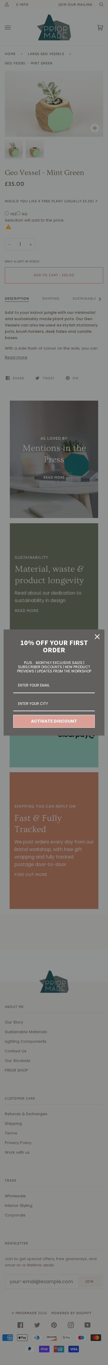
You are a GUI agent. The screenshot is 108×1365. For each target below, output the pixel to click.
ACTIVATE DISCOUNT (54, 721)
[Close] (97, 636)
